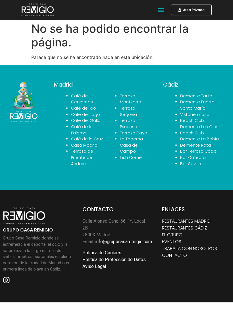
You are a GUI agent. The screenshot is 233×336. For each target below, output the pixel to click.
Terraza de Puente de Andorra (82, 157)
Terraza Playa (133, 133)
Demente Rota (195, 145)
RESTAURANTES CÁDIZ (184, 228)
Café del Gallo (86, 120)
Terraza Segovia (128, 111)
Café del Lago (85, 114)
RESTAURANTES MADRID (186, 221)
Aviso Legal (94, 266)
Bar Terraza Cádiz (198, 151)
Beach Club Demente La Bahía (199, 136)
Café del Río (83, 108)
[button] (160, 10)
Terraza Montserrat (131, 99)
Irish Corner (131, 157)
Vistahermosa (194, 114)
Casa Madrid (84, 145)
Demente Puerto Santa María (197, 105)
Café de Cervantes (82, 99)
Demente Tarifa (196, 96)
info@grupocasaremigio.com (123, 241)
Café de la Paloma (82, 130)
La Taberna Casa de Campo (131, 145)
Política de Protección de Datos (114, 259)
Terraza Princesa (128, 124)
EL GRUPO (172, 234)
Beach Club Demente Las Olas (199, 124)
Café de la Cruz (87, 139)
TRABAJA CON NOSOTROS (189, 248)
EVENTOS (171, 241)
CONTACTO (174, 255)
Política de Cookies (101, 252)
